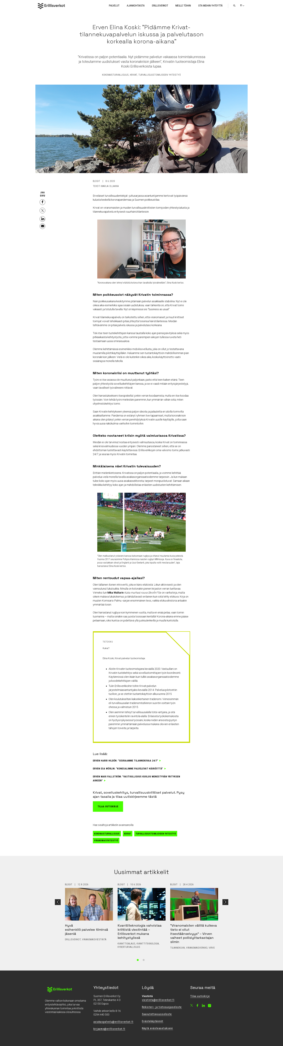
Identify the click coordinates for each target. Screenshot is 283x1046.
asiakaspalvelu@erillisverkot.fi (113, 1021)
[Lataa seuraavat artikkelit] (225, 902)
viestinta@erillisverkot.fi (158, 999)
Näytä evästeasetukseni (157, 1028)
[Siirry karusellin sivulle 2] (143, 960)
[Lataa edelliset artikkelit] (58, 902)
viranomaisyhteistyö (106, 840)
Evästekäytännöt (152, 1021)
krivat (127, 834)
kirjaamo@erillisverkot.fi (109, 1028)
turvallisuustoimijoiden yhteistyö (156, 834)
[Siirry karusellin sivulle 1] (137, 960)
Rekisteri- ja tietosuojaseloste (162, 1007)
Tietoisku (108, 642)
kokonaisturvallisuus (107, 834)
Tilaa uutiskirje (108, 806)
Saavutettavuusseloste (157, 1014)
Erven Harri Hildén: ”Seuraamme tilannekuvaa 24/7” (125, 760)
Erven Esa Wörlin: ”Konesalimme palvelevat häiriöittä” (128, 768)
